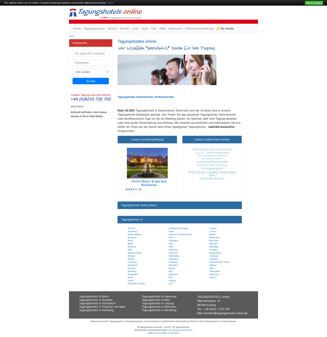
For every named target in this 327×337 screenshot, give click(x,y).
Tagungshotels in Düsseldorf (97, 303)
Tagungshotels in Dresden (96, 300)
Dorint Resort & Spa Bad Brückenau (149, 183)
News (145, 28)
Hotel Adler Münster (212, 178)
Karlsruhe (173, 265)
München (214, 240)
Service (112, 28)
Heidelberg (174, 256)
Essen (130, 280)
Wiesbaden (214, 271)
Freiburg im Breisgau (178, 228)
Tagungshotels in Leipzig (158, 303)
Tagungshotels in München (159, 306)
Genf (171, 237)
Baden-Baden (134, 234)
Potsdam (213, 249)
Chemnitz (132, 262)
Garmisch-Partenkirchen (180, 234)
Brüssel (131, 259)
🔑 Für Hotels (225, 28)
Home (77, 28)
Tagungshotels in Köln (156, 300)
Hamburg (173, 249)
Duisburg (132, 271)
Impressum (176, 28)
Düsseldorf (133, 274)
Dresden (132, 268)
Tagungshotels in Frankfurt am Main (102, 306)
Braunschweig (134, 253)
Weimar (212, 265)
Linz (171, 283)
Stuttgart (213, 259)
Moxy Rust (200, 153)
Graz (171, 243)
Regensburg (215, 253)
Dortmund (132, 265)
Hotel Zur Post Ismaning (212, 165)
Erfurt (130, 277)
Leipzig (172, 280)
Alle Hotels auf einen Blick (180, 330)
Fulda (171, 231)
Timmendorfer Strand (219, 262)
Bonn (130, 249)
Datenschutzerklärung (199, 28)
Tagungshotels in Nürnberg (159, 310)
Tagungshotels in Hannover (159, 296)
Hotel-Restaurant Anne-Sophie (212, 149)
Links (135, 28)
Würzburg (214, 274)
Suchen (90, 81)
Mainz (212, 234)
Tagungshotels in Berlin (94, 296)
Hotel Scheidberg (217, 152)
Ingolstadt (173, 259)
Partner (124, 28)
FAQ (153, 28)
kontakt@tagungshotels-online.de (225, 313)
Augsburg (132, 231)
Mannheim (214, 237)
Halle (171, 246)
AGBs (162, 28)
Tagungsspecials (94, 28)
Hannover (173, 253)
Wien (211, 268)
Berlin (130, 243)
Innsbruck (173, 262)
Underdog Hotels (212, 158)
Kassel (172, 268)
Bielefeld (132, 246)
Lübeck (213, 228)
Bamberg (132, 237)
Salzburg (213, 256)
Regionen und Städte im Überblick (163, 333)
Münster (213, 243)
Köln (171, 277)
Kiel (170, 271)
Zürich (212, 277)
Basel (130, 240)
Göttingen (173, 240)
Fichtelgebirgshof (212, 168)
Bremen (131, 256)
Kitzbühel (173, 274)
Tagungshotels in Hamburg (96, 310)
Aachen (131, 228)
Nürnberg (213, 246)
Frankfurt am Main (136, 283)
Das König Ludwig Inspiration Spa (212, 173)
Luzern (212, 231)
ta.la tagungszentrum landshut (212, 155)
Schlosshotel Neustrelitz (212, 162)
